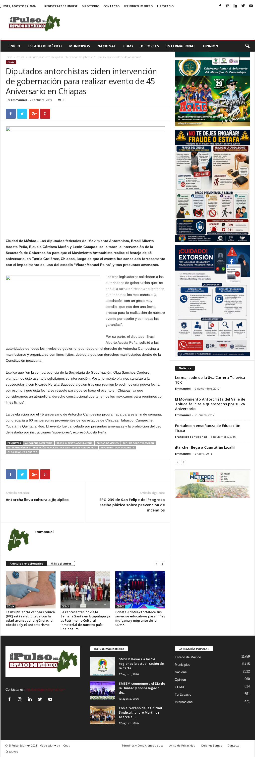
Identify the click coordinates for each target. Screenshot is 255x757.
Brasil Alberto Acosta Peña (74, 443)
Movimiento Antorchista (117, 447)
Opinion (210, 46)
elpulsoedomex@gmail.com (45, 689)
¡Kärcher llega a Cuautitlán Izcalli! (205, 447)
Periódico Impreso (138, 6)
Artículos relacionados (26, 563)
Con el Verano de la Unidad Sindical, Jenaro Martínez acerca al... (140, 712)
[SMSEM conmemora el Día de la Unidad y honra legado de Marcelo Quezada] (102, 690)
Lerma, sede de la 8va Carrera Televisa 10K (210, 380)
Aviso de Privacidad (182, 745)
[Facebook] (220, 6)
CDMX (128, 46)
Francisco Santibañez (191, 436)
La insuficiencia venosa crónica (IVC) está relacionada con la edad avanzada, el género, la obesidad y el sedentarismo (30, 618)
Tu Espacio (165, 6)
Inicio (14, 46)
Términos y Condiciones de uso (143, 745)
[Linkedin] (236, 6)
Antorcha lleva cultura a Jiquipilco (37, 499)
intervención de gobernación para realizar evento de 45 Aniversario (51, 447)
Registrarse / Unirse (60, 6)
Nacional (106, 46)
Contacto (111, 6)
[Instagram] (228, 6)
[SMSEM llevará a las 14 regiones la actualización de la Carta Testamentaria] (102, 666)
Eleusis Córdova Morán (138, 443)
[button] (247, 46)
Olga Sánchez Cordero (22, 452)
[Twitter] (243, 6)
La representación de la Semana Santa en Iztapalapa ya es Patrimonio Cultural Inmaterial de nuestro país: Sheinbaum (85, 620)
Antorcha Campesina (38, 443)
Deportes (150, 46)
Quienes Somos (211, 745)
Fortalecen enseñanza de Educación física (207, 428)
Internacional (181, 46)
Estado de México (45, 46)
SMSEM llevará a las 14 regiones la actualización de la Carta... (141, 663)
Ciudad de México (108, 443)
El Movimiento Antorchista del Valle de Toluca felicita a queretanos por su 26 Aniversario (210, 404)
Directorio (90, 6)
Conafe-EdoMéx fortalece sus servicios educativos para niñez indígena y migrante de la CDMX (140, 618)
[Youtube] (251, 6)
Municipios (79, 46)
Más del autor (61, 563)
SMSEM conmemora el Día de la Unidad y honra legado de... (142, 688)
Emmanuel (19, 100)
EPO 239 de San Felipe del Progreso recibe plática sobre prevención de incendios (132, 504)
